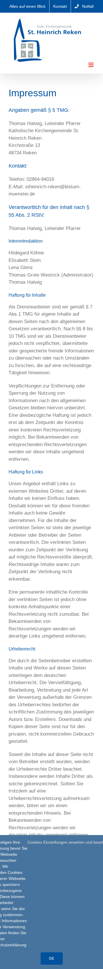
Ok (51, 958)
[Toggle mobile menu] (91, 65)
